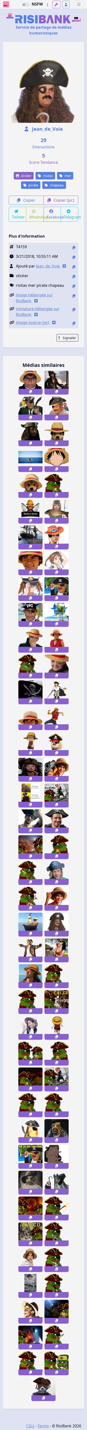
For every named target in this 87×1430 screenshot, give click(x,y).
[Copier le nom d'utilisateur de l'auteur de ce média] (73, 267)
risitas (47, 175)
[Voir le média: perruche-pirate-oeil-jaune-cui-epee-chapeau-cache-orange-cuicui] (30, 1131)
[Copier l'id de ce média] (73, 247)
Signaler (69, 337)
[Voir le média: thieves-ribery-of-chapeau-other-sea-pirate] (30, 641)
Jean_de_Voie (47, 129)
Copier (28, 200)
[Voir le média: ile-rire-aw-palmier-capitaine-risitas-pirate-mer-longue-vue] (30, 1157)
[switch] (26, 5)
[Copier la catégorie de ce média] (73, 276)
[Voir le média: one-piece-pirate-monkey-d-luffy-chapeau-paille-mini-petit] (30, 744)
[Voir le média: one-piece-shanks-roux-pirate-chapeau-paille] (30, 1260)
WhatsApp (36, 217)
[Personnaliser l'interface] (56, 4)
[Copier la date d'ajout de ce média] (73, 257)
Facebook (54, 217)
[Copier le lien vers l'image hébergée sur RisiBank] (73, 296)
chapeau (56, 185)
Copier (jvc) (63, 200)
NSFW (37, 4)
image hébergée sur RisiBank (34, 297)
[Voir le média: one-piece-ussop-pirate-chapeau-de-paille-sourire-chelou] (56, 1157)
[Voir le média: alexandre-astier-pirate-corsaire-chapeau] (56, 821)
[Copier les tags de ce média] (73, 286)
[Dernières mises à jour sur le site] (47, 4)
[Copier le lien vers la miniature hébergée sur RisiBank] (73, 309)
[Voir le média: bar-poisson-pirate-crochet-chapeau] (56, 1183)
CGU (30, 1426)
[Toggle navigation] (78, 4)
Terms (43, 1426)
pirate (33, 185)
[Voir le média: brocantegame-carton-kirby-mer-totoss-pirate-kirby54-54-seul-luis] (30, 460)
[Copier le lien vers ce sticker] (30, 392)
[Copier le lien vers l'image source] (73, 323)
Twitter (18, 217)
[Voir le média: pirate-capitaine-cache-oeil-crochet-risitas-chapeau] (56, 925)
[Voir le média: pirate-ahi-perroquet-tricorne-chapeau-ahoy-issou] (56, 408)
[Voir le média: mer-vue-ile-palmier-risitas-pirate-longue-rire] (56, 589)
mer (67, 175)
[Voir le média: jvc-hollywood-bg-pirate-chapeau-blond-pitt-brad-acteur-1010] (56, 873)
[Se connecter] (66, 4)
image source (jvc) (33, 322)
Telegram (71, 217)
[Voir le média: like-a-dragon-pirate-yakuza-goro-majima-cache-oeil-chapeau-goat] (30, 821)
